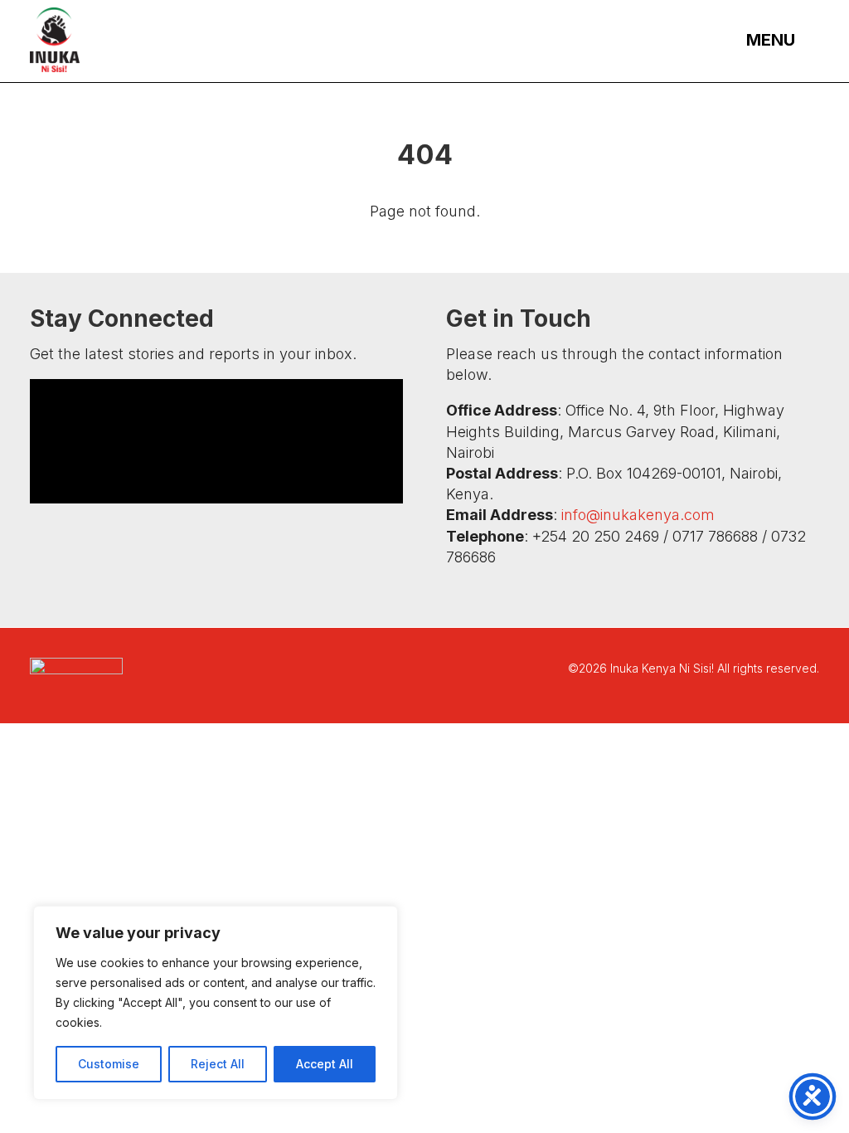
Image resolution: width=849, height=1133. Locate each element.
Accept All (324, 1064)
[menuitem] (775, 39)
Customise (108, 1064)
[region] (215, 1003)
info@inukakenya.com (638, 514)
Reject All (218, 1064)
